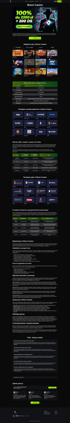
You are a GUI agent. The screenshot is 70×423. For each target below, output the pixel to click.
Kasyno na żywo (28, 47)
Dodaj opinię (52, 387)
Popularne (17, 47)
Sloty (51, 47)
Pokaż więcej (35, 402)
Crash (40, 47)
